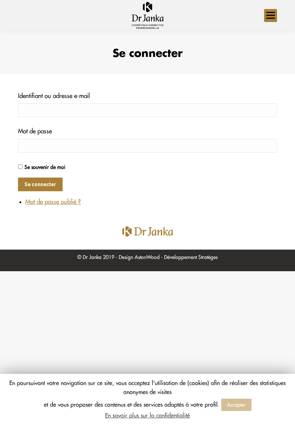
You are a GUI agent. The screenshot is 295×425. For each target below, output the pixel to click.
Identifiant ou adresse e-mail (54, 96)
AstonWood (147, 257)
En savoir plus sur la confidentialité (147, 416)
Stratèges (208, 257)
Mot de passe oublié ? (53, 202)
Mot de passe (35, 131)
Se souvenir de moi (44, 167)
